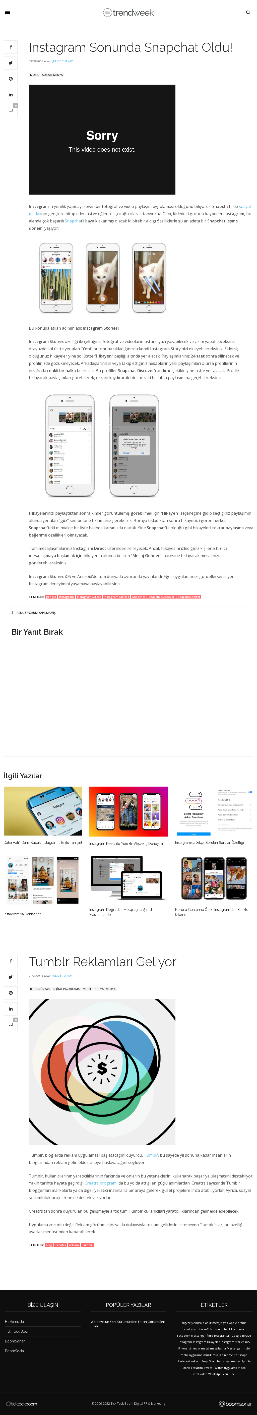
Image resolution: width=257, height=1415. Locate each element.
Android (199, 1323)
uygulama (230, 1368)
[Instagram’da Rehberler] (43, 880)
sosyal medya (231, 1361)
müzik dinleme (223, 1355)
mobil (246, 1348)
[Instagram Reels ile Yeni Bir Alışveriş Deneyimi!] (128, 812)
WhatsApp (215, 1374)
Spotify (246, 1361)
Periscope (240, 1355)
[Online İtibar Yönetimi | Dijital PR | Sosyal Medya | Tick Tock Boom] (21, 1403)
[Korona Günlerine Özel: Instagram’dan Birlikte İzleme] (214, 878)
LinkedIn (194, 1348)
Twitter (218, 1368)
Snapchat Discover (161, 597)
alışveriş (187, 1323)
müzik (207, 1355)
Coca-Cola (206, 1329)
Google (236, 1335)
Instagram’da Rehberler (22, 914)
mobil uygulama (191, 1355)
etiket (226, 1329)
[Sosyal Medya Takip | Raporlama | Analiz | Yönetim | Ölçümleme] (235, 1404)
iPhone (182, 1348)
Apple (233, 1323)
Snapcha (73, 221)
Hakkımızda (14, 1321)
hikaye (246, 1335)
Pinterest (184, 1361)
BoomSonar (15, 1341)
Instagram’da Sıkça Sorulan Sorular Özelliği (209, 843)
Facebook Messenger (191, 1335)
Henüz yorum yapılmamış (36, 613)
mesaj (205, 1348)
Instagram (66, 597)
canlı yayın (191, 1329)
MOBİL (34, 75)
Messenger (234, 1348)
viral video (200, 1374)
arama (242, 1323)
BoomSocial (15, 1350)
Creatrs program (100, 1183)
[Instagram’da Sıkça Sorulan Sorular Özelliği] (214, 811)
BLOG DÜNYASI (40, 989)
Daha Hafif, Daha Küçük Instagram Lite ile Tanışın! (43, 843)
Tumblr (151, 1155)
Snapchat (138, 597)
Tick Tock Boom (18, 1331)
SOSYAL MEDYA (52, 75)
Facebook (237, 1329)
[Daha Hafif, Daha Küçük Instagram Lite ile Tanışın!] (43, 811)
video (242, 1368)
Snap (205, 1361)
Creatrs (60, 1245)
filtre (210, 1335)
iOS (247, 1342)
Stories (187, 1368)
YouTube (229, 1374)
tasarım (198, 1368)
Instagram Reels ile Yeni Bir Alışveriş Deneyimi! (126, 844)
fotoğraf (219, 1335)
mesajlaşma (218, 1348)
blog (49, 1245)
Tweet (208, 1368)
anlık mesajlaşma (216, 1323)
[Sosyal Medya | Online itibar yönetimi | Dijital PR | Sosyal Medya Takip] (128, 12)
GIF (228, 1335)
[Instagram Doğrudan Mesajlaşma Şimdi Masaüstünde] (128, 878)
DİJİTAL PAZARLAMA (66, 989)
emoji (217, 1329)
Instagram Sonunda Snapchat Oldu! (131, 47)
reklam (74, 1245)
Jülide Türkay (62, 61)
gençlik (51, 597)
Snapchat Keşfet (189, 597)
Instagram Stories (116, 597)
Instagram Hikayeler (206, 1342)
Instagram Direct (89, 597)
